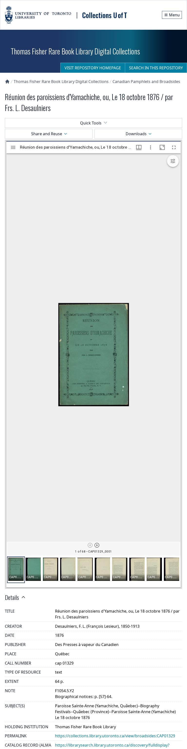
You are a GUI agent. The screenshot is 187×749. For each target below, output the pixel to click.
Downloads (136, 133)
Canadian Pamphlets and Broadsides (146, 81)
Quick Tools (91, 123)
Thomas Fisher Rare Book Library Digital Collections (61, 81)
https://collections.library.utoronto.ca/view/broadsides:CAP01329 (115, 736)
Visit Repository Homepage (93, 68)
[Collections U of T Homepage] (7, 81)
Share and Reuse (46, 133)
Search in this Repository (156, 68)
